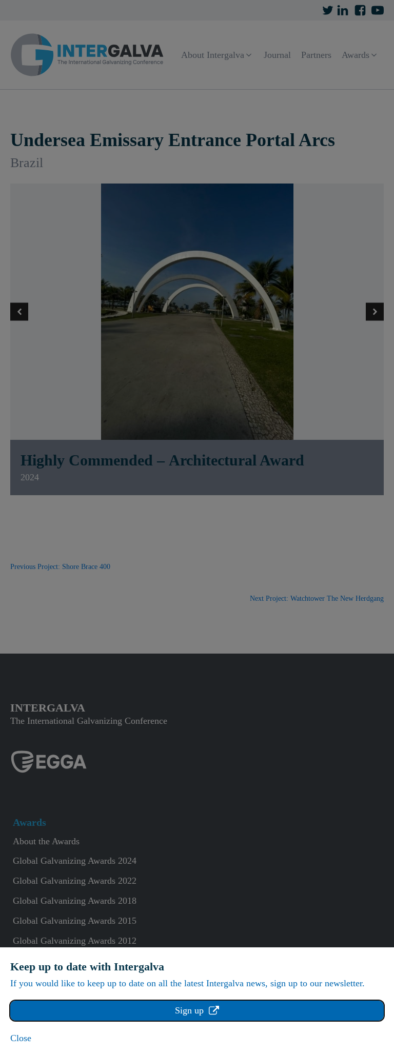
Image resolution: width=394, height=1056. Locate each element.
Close (20, 1038)
